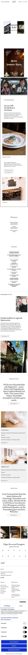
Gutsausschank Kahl (5, 1)
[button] (25, 93)
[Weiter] (25, 157)
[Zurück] (22, 157)
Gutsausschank (3, 585)
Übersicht (2, 582)
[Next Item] (25, 534)
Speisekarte (3, 590)
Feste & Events (3, 588)
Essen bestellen (3, 591)
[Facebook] (3, 577)
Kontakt (2, 569)
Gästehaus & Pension (4, 586)
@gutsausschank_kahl (14, 546)
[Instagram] (1, 577)
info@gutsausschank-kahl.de (6, 575)
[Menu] (26, 2)
